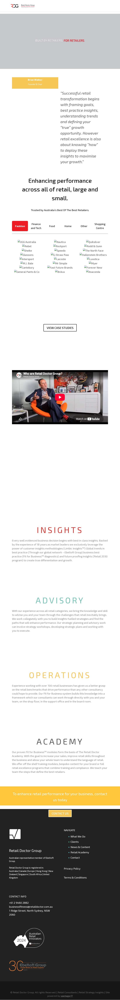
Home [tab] (68, 226)
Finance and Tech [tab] (36, 226)
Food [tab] (52, 226)
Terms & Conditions (75, 877)
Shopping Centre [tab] (100, 226)
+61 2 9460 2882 (19, 902)
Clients (75, 841)
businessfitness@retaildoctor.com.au (31, 906)
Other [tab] (84, 226)
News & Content (80, 847)
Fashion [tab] (20, 226)
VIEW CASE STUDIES (60, 328)
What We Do (78, 836)
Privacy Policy (72, 868)
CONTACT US (60, 813)
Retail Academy (80, 852)
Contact (75, 857)
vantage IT (67, 995)
